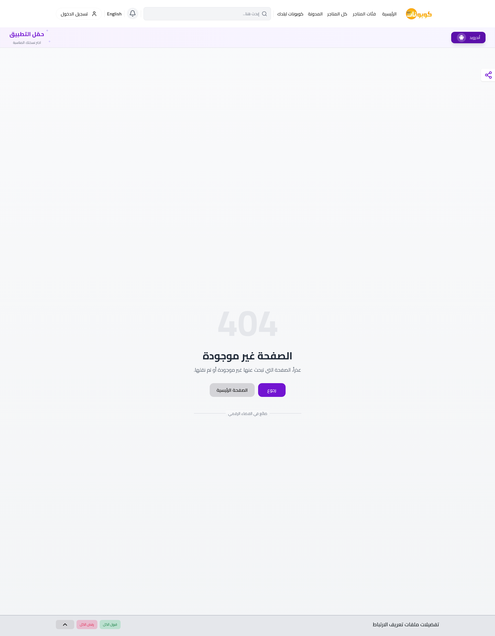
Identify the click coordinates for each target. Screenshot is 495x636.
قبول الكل (110, 624)
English (114, 13)
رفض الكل (87, 624)
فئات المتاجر (364, 13)
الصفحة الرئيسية (232, 390)
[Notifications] (132, 13)
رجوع (271, 390)
